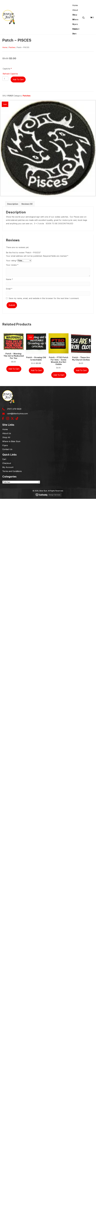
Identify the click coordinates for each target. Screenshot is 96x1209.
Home (75, 5)
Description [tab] (12, 204)
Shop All (74, 15)
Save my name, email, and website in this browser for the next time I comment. (44, 298)
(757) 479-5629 (14, 409)
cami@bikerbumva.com (17, 413)
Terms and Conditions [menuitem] (12, 471)
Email (9, 289)
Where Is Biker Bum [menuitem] (11, 441)
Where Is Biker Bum (75, 20)
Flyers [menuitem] (5, 445)
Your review (12, 265)
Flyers (75, 24)
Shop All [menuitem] (6, 437)
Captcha (7, 68)
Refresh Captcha (10, 74)
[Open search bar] (83, 17)
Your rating (12, 260)
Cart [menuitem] (4, 459)
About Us (75, 10)
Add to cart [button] (13, 369)
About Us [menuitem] (6, 433)
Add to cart (18, 79)
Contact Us (75, 29)
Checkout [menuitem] (6, 463)
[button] (3, 418)
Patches (12, 47)
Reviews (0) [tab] (27, 204)
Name (9, 279)
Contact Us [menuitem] (7, 449)
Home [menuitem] (5, 429)
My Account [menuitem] (7, 467)
